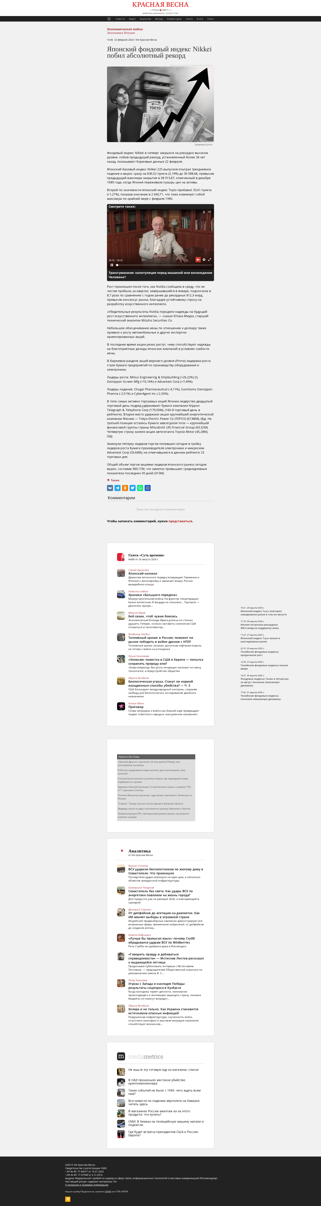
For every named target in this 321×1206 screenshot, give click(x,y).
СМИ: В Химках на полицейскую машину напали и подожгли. (166, 1123)
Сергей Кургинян (138, 570)
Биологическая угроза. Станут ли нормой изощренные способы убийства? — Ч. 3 (160, 683)
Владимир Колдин (139, 634)
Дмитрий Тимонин (139, 909)
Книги (200, 18)
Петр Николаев (137, 980)
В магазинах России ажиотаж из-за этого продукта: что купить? (159, 1112)
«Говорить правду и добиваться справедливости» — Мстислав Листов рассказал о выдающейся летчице (166, 958)
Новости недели (138, 591)
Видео (132, 18)
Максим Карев (136, 612)
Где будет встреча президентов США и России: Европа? (163, 1133)
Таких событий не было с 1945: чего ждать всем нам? (164, 1092)
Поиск (210, 18)
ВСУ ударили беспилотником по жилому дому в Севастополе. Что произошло (165, 871)
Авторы (159, 18)
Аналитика (145, 18)
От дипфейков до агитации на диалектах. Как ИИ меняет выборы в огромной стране (164, 915)
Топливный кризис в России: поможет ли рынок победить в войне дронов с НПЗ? (160, 640)
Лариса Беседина (138, 678)
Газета (189, 18)
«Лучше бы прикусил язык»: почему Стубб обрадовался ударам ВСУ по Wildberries (161, 940)
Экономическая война (125, 29)
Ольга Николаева (138, 656)
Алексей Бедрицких (139, 935)
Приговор (135, 707)
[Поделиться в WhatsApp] (140, 488)
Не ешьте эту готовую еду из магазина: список (163, 1070)
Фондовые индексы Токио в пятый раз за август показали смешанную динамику (265, 682)
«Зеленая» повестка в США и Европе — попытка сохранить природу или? (165, 661)
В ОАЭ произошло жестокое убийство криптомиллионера (156, 1081)
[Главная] (160, 8)
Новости (120, 18)
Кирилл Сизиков (138, 865)
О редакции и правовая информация (86, 1184)
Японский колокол (142, 573)
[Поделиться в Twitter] (133, 488)
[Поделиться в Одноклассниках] (125, 488)
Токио (115, 480)
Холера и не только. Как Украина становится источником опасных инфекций (163, 1011)
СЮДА (108, 1191)
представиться (180, 521)
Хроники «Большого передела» (152, 595)
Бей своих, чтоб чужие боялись (153, 616)
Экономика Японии (121, 33)
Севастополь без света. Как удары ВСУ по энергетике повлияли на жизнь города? (160, 893)
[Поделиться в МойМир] (148, 488)
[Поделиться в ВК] (110, 488)
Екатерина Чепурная (141, 887)
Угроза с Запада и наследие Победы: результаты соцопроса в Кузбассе (156, 986)
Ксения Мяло (136, 703)
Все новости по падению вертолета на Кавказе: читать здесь (164, 1102)
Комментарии (174, 18)
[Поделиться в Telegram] (118, 488)
